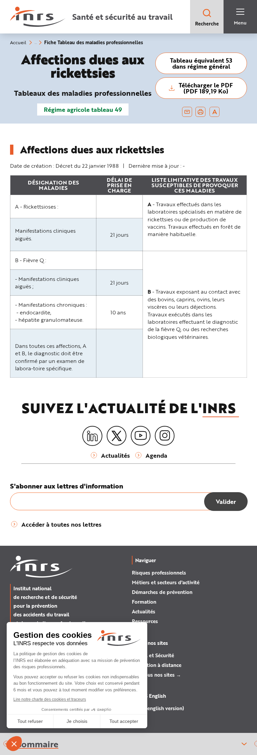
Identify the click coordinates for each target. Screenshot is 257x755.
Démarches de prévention (162, 592)
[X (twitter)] (116, 436)
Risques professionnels (159, 572)
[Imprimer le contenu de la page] (200, 111)
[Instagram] (165, 436)
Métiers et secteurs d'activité (165, 582)
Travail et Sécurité (153, 655)
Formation (144, 601)
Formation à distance (156, 665)
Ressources (145, 621)
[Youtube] (141, 436)
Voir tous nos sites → (156, 674)
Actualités (143, 611)
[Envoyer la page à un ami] (187, 112)
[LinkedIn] (92, 436)
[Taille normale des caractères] (214, 111)
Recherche (207, 23)
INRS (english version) (158, 708)
